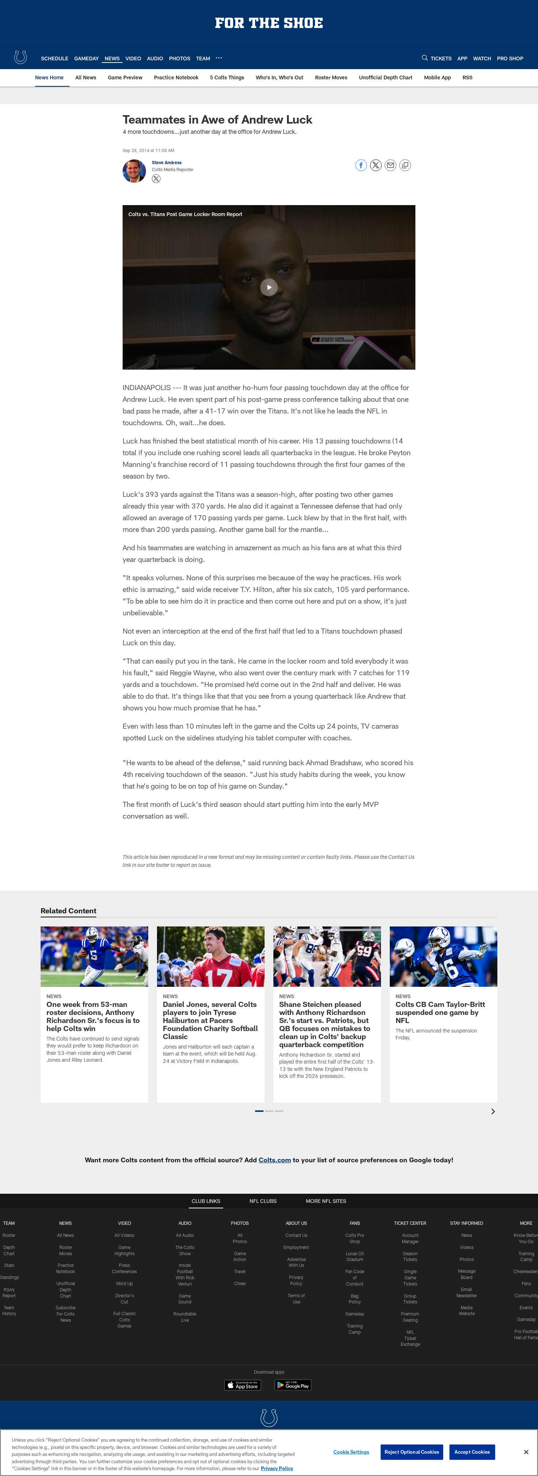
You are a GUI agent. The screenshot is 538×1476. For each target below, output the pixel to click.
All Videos (124, 1235)
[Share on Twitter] (376, 169)
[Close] (526, 1452)
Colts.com (275, 1160)
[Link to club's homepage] (20, 57)
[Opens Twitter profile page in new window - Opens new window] (156, 178)
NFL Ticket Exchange (410, 1338)
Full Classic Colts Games (124, 1319)
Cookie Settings (351, 1452)
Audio (185, 1223)
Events (526, 1307)
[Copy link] (405, 165)
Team (9, 1223)
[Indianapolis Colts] (269, 1419)
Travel (240, 1271)
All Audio (185, 1235)
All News (65, 1235)
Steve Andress (167, 162)
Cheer (240, 1283)
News (65, 1223)
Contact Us (296, 1235)
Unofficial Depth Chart (65, 1289)
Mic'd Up (124, 1283)
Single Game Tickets (410, 1277)
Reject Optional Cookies (412, 1452)
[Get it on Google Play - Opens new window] (293, 1389)
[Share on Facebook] (361, 169)
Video (124, 1223)
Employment (296, 1247)
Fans (526, 1283)
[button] (269, 287)
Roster (9, 1235)
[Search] (425, 58)
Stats (9, 1265)
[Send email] (390, 169)
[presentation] (494, 1112)
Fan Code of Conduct (354, 1277)
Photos (240, 1223)
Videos (467, 1247)
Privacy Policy (277, 1468)
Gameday (354, 1313)
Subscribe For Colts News (65, 1313)
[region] (269, 1452)
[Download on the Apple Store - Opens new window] (242, 1386)
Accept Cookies (472, 1452)
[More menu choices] (219, 58)
